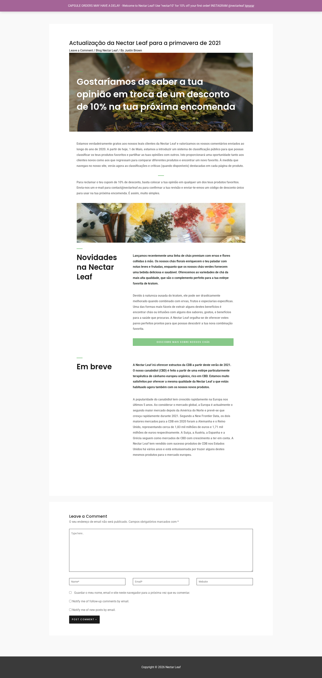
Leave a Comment (81, 50)
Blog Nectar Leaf (107, 50)
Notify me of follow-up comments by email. (100, 601)
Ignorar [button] (249, 5)
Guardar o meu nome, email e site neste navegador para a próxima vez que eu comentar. (132, 592)
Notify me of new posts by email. (94, 610)
